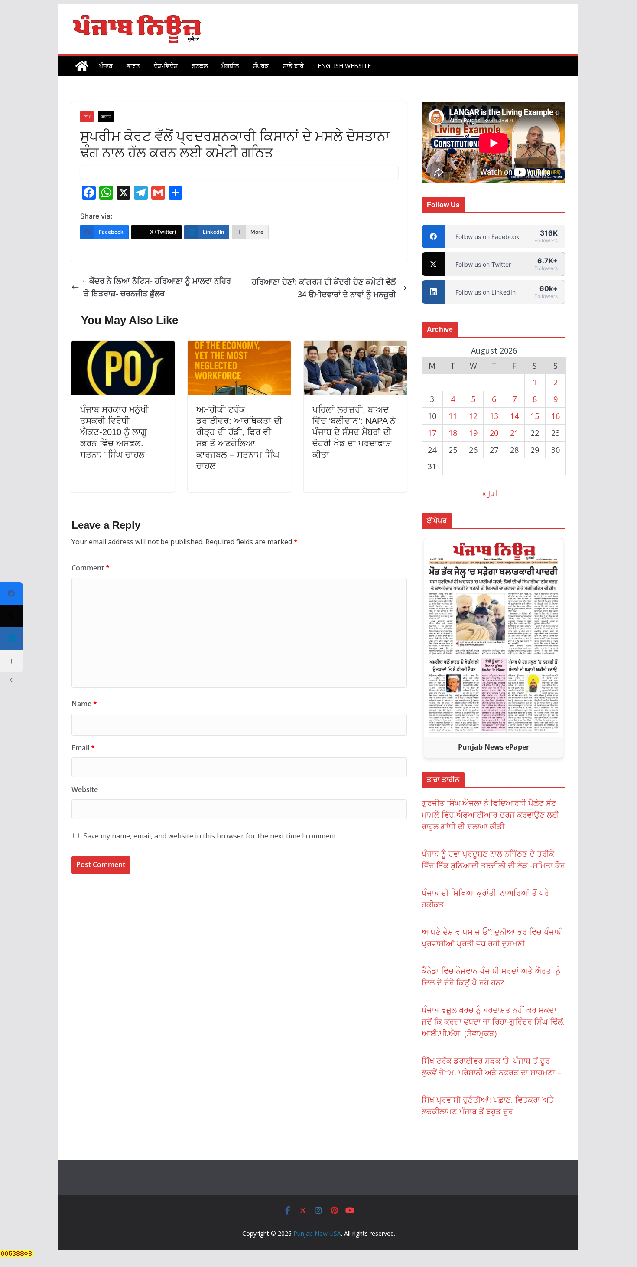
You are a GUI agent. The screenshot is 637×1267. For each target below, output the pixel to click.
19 (473, 433)
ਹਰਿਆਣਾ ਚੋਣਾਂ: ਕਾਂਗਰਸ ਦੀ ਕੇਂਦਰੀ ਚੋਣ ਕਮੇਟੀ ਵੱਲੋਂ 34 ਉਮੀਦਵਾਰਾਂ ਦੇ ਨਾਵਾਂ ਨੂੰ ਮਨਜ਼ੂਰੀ (324, 287)
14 (514, 416)
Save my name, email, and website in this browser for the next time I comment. (211, 836)
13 (494, 416)
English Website (344, 66)
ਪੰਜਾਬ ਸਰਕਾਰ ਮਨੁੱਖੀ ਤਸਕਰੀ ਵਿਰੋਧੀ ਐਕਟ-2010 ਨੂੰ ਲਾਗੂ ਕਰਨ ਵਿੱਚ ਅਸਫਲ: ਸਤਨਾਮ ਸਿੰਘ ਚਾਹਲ (114, 432)
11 (452, 416)
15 (534, 416)
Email (83, 748)
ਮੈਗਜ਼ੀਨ (230, 66)
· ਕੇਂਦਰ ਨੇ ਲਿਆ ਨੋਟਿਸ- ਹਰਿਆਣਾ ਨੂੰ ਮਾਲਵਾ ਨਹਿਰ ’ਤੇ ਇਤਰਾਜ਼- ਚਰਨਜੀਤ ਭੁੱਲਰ (157, 286)
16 (555, 416)
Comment (91, 568)
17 (432, 433)
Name (84, 703)
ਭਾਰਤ (133, 66)
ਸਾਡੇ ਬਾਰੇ (293, 66)
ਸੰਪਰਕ (261, 66)
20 (494, 433)
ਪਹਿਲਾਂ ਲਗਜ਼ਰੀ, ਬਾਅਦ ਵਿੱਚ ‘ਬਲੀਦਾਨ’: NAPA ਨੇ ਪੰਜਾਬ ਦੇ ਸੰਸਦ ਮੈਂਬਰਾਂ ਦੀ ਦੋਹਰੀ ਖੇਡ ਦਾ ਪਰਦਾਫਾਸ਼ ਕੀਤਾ (354, 432)
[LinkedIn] (11, 638)
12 (473, 416)
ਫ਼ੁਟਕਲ (200, 66)
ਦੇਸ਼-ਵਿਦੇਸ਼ (166, 66)
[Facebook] (11, 593)
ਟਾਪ (87, 117)
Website (85, 789)
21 (514, 433)
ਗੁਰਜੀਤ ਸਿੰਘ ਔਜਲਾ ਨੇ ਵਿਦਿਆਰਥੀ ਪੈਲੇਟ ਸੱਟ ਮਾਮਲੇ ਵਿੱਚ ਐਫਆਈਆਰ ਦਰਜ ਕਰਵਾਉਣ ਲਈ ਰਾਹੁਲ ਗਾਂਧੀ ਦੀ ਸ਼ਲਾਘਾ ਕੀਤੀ (490, 815)
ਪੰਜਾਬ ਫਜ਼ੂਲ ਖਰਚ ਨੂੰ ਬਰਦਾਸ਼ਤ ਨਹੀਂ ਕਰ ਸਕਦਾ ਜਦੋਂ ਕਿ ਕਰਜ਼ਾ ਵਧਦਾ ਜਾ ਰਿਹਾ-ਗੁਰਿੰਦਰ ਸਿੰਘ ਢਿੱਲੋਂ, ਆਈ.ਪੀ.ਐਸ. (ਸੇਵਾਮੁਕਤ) (493, 1021)
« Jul (489, 493)
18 (452, 433)
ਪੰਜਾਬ (106, 66)
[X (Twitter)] (11, 616)
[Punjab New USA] (82, 66)
